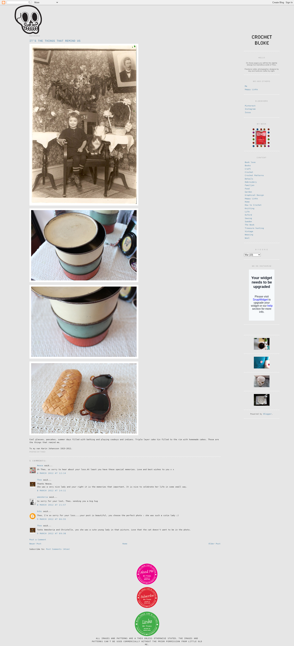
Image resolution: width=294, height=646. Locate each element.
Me (246, 86)
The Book (249, 225)
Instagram (250, 109)
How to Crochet (253, 205)
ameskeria (42, 497)
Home (124, 544)
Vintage (249, 231)
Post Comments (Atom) (58, 549)
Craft (248, 169)
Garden (248, 192)
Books (248, 165)
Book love (250, 162)
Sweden (248, 221)
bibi (39, 511)
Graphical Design (254, 195)
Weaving (249, 235)
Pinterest (250, 106)
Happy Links (251, 89)
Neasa (40, 465)
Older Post (214, 544)
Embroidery (251, 182)
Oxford (248, 215)
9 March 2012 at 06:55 (51, 519)
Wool (247, 238)
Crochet (249, 172)
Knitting (249, 208)
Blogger (267, 414)
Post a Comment (37, 540)
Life (247, 212)
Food (247, 189)
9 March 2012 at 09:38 (51, 533)
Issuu (248, 112)
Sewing (248, 218)
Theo (39, 480)
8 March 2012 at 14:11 (51, 491)
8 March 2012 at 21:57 (51, 505)
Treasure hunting (254, 228)
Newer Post (35, 544)
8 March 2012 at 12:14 (51, 473)
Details (249, 179)
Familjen (249, 185)
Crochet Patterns (254, 175)
